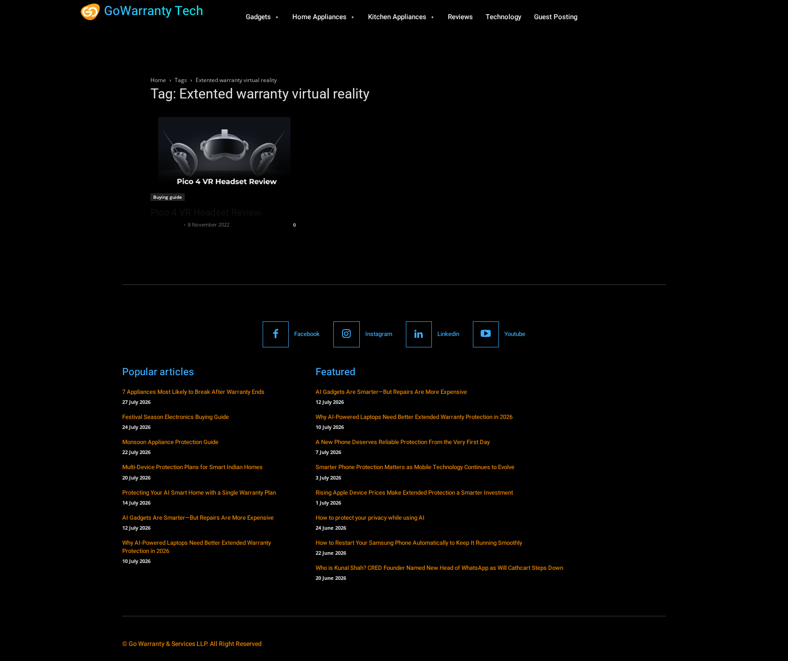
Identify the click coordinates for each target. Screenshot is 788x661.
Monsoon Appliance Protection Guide (170, 442)
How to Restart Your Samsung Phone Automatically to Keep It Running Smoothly (419, 542)
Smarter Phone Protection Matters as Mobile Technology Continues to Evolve (415, 467)
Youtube (514, 334)
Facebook (307, 334)
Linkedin (448, 334)
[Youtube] (486, 334)
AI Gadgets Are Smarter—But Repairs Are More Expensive (198, 517)
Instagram (378, 334)
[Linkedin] (419, 334)
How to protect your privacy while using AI (370, 517)
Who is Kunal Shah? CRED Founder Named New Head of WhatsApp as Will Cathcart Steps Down (439, 567)
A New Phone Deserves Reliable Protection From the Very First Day (403, 442)
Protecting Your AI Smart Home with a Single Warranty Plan (199, 492)
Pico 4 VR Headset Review (205, 212)
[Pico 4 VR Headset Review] (224, 156)
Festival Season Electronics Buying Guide (175, 417)
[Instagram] (346, 334)
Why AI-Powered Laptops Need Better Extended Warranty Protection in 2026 (196, 546)
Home (158, 80)
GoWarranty (165, 224)
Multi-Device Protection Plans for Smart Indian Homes (192, 467)
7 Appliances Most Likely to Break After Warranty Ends (193, 391)
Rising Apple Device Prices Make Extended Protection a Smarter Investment (414, 492)
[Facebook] (276, 334)
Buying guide (167, 197)
